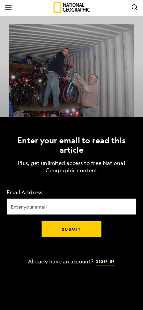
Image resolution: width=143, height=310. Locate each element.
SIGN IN (105, 261)
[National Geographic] (72, 7)
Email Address (24, 192)
